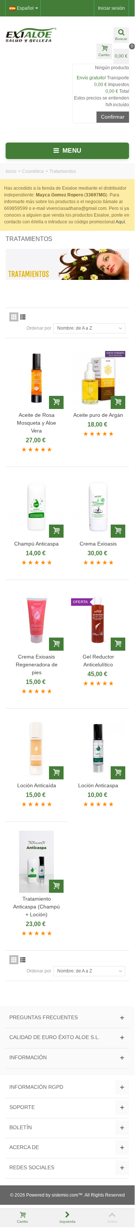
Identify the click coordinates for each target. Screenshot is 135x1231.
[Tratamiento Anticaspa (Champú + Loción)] (36, 861)
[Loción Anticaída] (36, 748)
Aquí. (121, 221)
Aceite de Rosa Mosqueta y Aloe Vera (36, 423)
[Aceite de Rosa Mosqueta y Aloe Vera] (36, 378)
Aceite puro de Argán (98, 415)
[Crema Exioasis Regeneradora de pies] (36, 620)
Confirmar (113, 117)
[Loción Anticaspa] (98, 748)
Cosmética (33, 171)
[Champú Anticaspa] (36, 507)
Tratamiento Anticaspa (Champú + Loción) (36, 906)
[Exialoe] (34, 34)
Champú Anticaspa (36, 544)
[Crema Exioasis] (98, 507)
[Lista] (22, 316)
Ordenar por (39, 328)
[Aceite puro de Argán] (98, 378)
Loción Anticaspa (98, 785)
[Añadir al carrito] (56, 402)
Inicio (11, 171)
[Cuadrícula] (13, 316)
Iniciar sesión (111, 8)
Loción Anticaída (36, 785)
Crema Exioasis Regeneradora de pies (37, 664)
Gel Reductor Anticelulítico (98, 661)
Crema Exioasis (98, 544)
